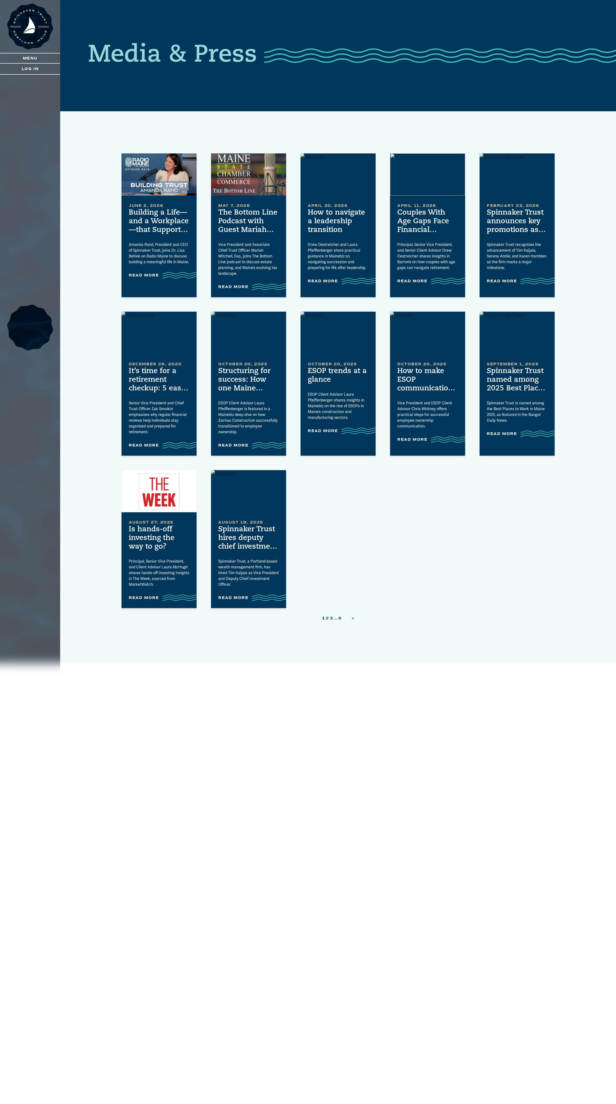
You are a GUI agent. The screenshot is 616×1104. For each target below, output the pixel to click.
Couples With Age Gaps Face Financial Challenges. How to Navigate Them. (427, 222)
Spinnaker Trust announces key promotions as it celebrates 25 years (516, 222)
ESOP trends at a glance (337, 376)
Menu (30, 58)
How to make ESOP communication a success (425, 380)
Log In (30, 68)
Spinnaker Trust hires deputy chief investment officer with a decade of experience (247, 538)
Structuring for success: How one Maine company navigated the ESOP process (244, 380)
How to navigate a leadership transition (336, 221)
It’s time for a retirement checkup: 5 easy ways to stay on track (157, 380)
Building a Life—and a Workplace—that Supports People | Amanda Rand (159, 222)
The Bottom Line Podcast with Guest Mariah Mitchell (247, 222)
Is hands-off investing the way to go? (151, 538)
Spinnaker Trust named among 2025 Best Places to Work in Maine (516, 380)
